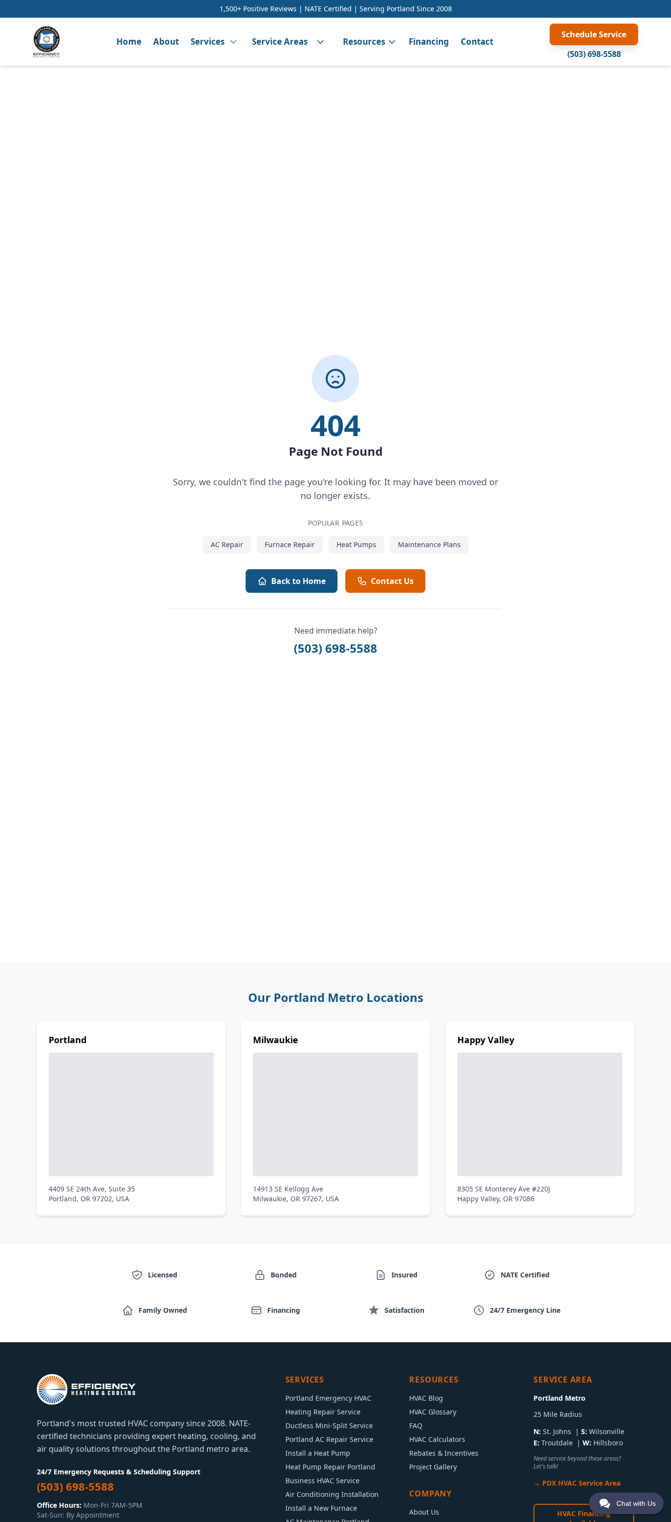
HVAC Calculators (437, 1439)
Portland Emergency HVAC (328, 1398)
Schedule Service (593, 34)
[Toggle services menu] (233, 42)
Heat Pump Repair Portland (330, 1466)
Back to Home (298, 581)
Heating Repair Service (323, 1411)
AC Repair (227, 544)
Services (207, 41)
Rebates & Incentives (443, 1453)
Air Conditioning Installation (332, 1494)
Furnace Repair (290, 544)
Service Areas (280, 41)
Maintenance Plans (429, 544)
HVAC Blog (426, 1398)
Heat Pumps (356, 544)
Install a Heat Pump (317, 1453)
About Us (424, 1512)
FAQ (415, 1425)
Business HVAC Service (322, 1480)
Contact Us (392, 581)
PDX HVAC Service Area (581, 1483)
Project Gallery (433, 1466)
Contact (477, 41)
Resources (364, 41)
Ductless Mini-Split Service (329, 1425)
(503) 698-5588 (594, 54)
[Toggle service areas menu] (320, 42)
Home (128, 41)
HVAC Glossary (432, 1411)
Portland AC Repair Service (329, 1439)
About (166, 41)
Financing (429, 41)
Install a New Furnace (321, 1508)
